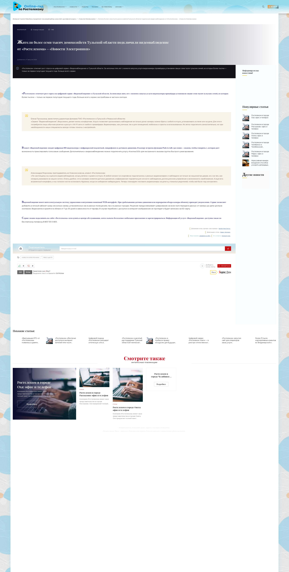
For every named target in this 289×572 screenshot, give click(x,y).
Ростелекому (59, 7)
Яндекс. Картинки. (225, 232)
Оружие (118, 7)
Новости (73, 7)
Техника (95, 7)
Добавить (210, 266)
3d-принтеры (107, 7)
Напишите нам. (226, 236)
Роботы (85, 7)
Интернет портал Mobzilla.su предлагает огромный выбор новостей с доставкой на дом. (44, 19)
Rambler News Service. (224, 228)
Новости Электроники (87, 19)
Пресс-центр (47, 257)
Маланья (21, 29)
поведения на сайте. (205, 236)
